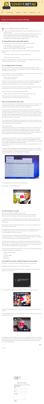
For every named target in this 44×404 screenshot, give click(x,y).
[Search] (39, 2)
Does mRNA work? (9, 12)
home (2, 12)
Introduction (18, 12)
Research (25, 12)
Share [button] (40, 344)
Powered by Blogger (22, 382)
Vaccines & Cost (32, 12)
